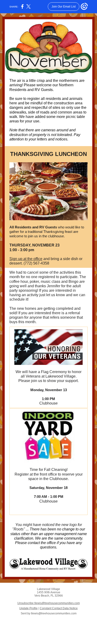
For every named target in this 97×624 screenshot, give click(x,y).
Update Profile (28, 608)
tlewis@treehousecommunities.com (54, 613)
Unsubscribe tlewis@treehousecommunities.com (48, 603)
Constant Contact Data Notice (59, 608)
